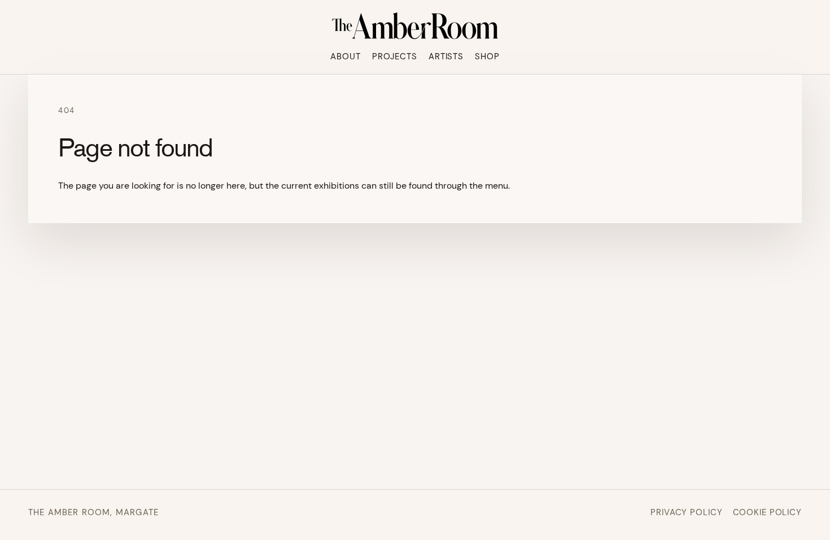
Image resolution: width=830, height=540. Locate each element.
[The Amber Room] (415, 26)
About (345, 56)
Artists (446, 56)
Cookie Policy (767, 512)
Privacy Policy (686, 512)
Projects (394, 56)
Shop (487, 56)
